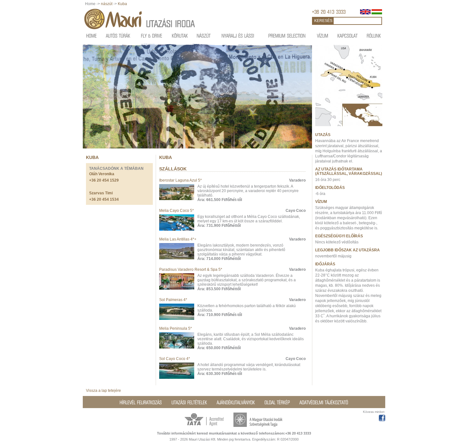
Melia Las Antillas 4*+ (177, 239)
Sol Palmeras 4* (173, 300)
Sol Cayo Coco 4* (174, 358)
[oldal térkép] (277, 402)
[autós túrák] (118, 35)
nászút (106, 4)
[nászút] (204, 35)
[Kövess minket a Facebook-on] (382, 417)
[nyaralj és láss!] (238, 35)
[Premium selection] (287, 35)
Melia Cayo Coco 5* (176, 210)
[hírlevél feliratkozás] (141, 402)
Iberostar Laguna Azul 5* (180, 180)
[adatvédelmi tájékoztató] (324, 402)
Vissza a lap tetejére (103, 390)
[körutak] (180, 35)
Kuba (122, 4)
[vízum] (323, 35)
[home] (91, 35)
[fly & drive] (151, 35)
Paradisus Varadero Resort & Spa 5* (190, 269)
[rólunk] (374, 35)
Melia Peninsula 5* (175, 328)
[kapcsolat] (347, 35)
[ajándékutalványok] (236, 402)
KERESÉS (323, 20)
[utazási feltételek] (189, 402)
